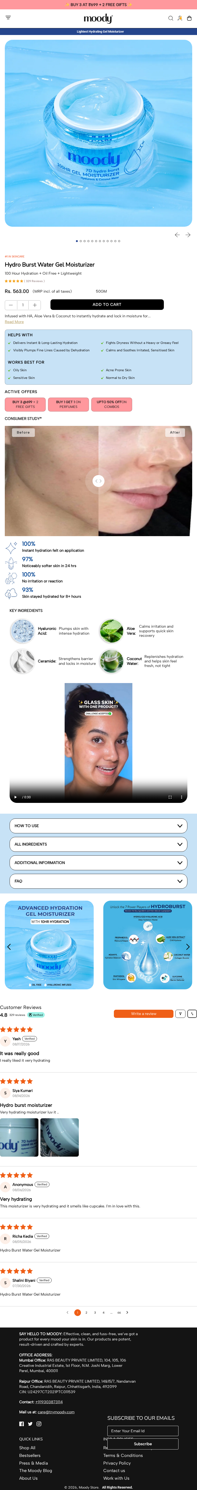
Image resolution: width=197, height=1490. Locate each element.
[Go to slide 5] (92, 241)
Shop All (27, 1447)
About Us (28, 1478)
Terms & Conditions (123, 1455)
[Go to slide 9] (108, 241)
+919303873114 (49, 1402)
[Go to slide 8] (104, 241)
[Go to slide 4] (88, 241)
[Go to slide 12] (119, 241)
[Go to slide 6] (96, 241)
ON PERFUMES (68, 404)
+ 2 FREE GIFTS (25, 404)
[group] (98, 4)
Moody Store (88, 1487)
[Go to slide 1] (77, 241)
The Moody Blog (35, 1470)
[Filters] (180, 1014)
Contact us (114, 1470)
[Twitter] (30, 1424)
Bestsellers (30, 1455)
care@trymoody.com (56, 1412)
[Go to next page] (128, 1312)
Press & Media (33, 1463)
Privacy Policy (117, 1463)
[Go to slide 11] (115, 241)
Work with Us (116, 1478)
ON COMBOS (112, 404)
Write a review (143, 1013)
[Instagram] (39, 1424)
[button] (171, 19)
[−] (11, 305)
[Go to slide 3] (85, 241)
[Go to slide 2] (81, 241)
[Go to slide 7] (100, 241)
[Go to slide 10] (111, 241)
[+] (35, 305)
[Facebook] (21, 1424)
